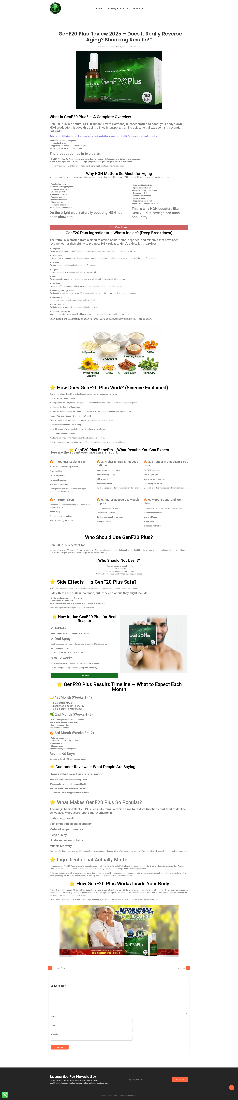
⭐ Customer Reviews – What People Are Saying (92, 766)
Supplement (102, 47)
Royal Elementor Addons (127, 1096)
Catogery (111, 8)
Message (55, 991)
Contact (124, 8)
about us (138, 8)
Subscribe (180, 1079)
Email (53, 1025)
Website (54, 1034)
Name (54, 1016)
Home (99, 8)
